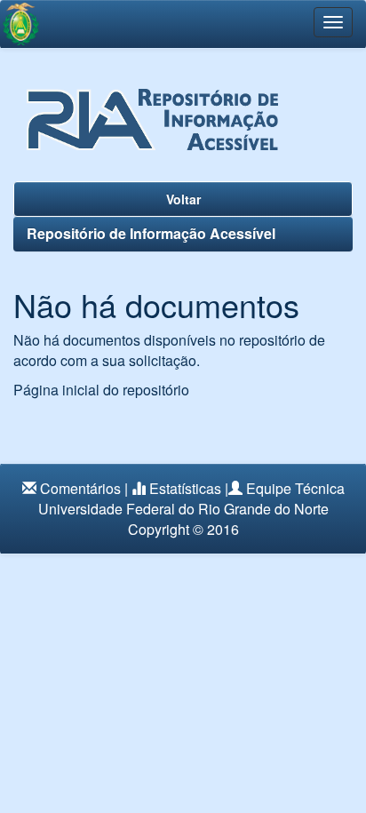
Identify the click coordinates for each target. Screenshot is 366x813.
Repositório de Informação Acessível (151, 233)
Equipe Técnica (295, 488)
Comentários (80, 488)
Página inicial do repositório (101, 389)
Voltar (183, 199)
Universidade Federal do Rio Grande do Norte (183, 508)
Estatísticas (185, 488)
